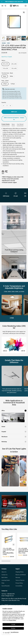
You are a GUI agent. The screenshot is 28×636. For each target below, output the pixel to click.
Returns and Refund (21, 574)
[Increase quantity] (10, 105)
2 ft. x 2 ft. (5, 64)
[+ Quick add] (13, 544)
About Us (4, 572)
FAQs (3, 583)
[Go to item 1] (4, 38)
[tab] (6, 124)
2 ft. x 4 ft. (14, 64)
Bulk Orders (5, 577)
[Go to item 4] (18, 38)
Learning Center (6, 580)
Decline (13, 628)
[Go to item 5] (23, 38)
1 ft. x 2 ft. (5, 68)
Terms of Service (20, 580)
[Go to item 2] (9, 38)
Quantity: (4, 102)
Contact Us (4, 574)
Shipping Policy (19, 572)
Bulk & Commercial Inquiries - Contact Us (14, 118)
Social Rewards (6, 586)
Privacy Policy (12, 620)
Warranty (18, 577)
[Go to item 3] (14, 38)
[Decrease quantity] (4, 105)
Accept (13, 624)
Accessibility (19, 586)
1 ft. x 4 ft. (14, 68)
